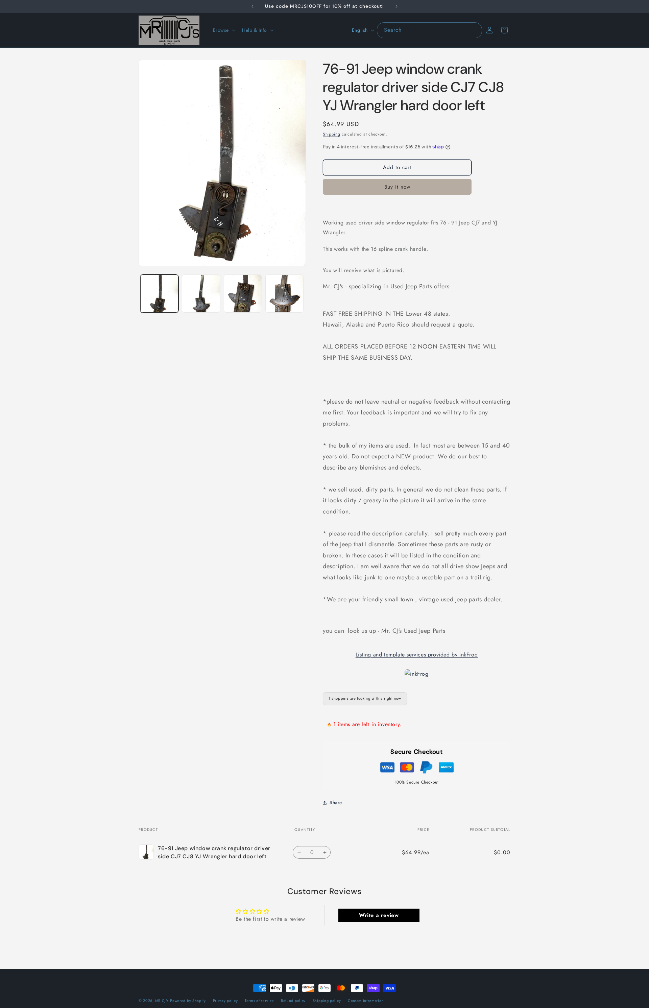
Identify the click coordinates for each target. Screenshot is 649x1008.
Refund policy (293, 1000)
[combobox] (429, 30)
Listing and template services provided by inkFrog (417, 654)
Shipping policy (327, 1000)
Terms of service (259, 1000)
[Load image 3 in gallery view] (243, 293)
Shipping (331, 134)
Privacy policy (225, 1000)
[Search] (474, 30)
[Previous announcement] (252, 6)
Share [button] (336, 802)
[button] (223, 30)
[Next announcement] (396, 6)
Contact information (366, 1000)
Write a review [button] (379, 915)
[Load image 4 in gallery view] (284, 293)
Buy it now (397, 187)
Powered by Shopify (188, 1000)
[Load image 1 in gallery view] (159, 293)
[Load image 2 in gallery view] (201, 293)
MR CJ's (162, 1000)
